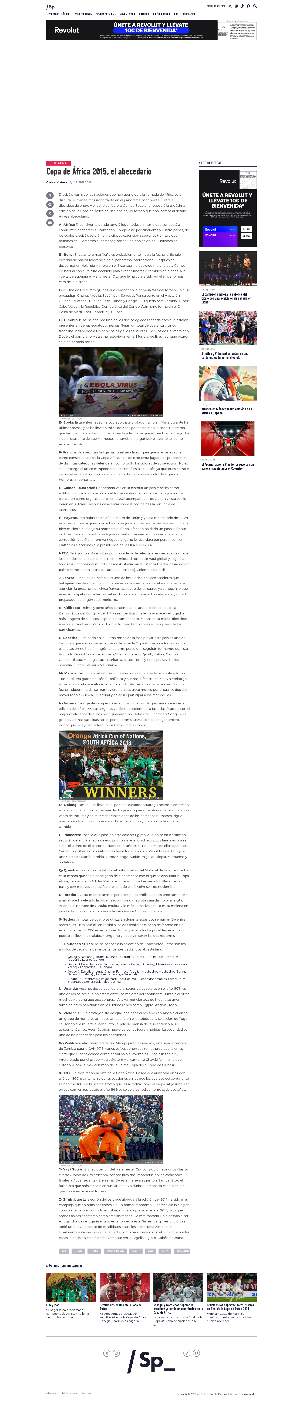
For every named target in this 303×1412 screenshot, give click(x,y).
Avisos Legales (52, 1393)
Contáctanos (87, 1393)
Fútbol (65, 14)
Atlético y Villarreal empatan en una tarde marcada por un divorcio (224, 356)
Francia (164, 1251)
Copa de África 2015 (115, 1251)
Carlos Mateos (57, 182)
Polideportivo (83, 14)
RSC (176, 14)
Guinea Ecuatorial (184, 1251)
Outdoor (144, 14)
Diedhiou (136, 1251)
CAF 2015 (78, 1251)
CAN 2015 (94, 1251)
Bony (64, 1251)
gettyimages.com (79, 418)
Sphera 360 (189, 14)
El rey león (52, 1305)
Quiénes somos (161, 14)
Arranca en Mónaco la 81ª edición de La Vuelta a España (226, 411)
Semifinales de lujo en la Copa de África (121, 1307)
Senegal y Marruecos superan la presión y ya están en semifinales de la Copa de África (178, 1309)
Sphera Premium (105, 14)
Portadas (53, 14)
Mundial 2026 (127, 14)
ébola (150, 1251)
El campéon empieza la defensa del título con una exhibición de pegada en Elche (226, 299)
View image (65, 418)
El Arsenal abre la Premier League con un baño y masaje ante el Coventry (227, 467)
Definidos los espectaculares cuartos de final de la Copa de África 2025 (230, 1307)
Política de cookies (70, 1393)
